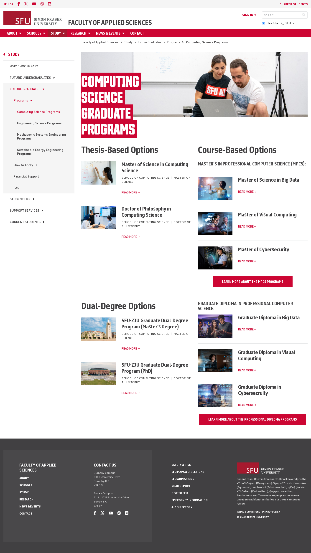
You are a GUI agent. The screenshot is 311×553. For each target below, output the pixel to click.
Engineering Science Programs (39, 123)
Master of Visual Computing (267, 214)
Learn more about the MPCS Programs (252, 282)
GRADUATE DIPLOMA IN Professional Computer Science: (245, 306)
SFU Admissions (182, 479)
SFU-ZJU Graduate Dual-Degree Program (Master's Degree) (155, 323)
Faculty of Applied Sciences (110, 23)
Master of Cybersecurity (263, 249)
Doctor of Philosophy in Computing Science (146, 211)
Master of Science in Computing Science (155, 167)
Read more (129, 192)
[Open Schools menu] (45, 33)
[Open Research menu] (90, 33)
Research (78, 33)
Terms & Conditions (248, 511)
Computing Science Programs (38, 112)
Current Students (294, 4)
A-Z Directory (181, 507)
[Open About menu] (21, 33)
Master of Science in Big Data (268, 179)
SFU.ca (290, 23)
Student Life (20, 199)
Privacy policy (271, 511)
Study (56, 33)
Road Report (181, 486)
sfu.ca (8, 4)
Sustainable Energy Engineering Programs (40, 152)
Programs (173, 42)
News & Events (108, 33)
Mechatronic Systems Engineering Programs (41, 136)
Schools (34, 33)
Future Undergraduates (30, 78)
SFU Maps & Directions (187, 472)
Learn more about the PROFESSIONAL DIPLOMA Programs (252, 419)
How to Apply (23, 165)
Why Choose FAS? (24, 66)
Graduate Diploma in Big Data (269, 317)
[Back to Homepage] (33, 18)
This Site (272, 23)
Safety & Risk (181, 465)
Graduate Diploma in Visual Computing (266, 355)
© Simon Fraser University (253, 517)
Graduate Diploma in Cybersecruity (259, 389)
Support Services (24, 211)
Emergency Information (189, 500)
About (12, 33)
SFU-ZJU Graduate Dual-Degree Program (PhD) (155, 367)
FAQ (17, 188)
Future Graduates (149, 42)
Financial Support (26, 176)
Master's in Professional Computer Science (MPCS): (252, 164)
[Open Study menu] (64, 33)
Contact (137, 33)
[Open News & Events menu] (124, 33)
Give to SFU (179, 493)
